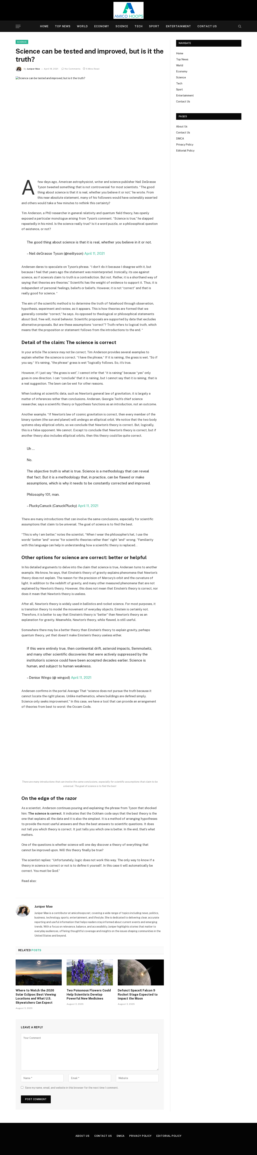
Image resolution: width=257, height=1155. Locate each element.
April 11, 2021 (94, 253)
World (82, 26)
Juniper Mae (33, 68)
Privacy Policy (184, 144)
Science (122, 26)
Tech (138, 26)
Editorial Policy (185, 150)
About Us (181, 126)
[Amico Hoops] (128, 10)
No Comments (73, 68)
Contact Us (207, 26)
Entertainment (178, 26)
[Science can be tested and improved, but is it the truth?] (90, 124)
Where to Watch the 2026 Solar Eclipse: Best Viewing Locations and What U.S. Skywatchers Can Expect (36, 996)
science (22, 42)
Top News (63, 26)
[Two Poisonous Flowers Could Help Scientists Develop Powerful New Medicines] (90, 972)
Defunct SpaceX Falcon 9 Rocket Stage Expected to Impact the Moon (138, 994)
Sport (154, 26)
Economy (101, 26)
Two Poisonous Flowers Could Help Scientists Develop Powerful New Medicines (89, 994)
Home (44, 26)
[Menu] (18, 26)
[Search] (239, 26)
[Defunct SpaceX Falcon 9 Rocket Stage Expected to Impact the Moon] (141, 972)
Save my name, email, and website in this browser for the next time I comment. (71, 1087)
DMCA (180, 138)
